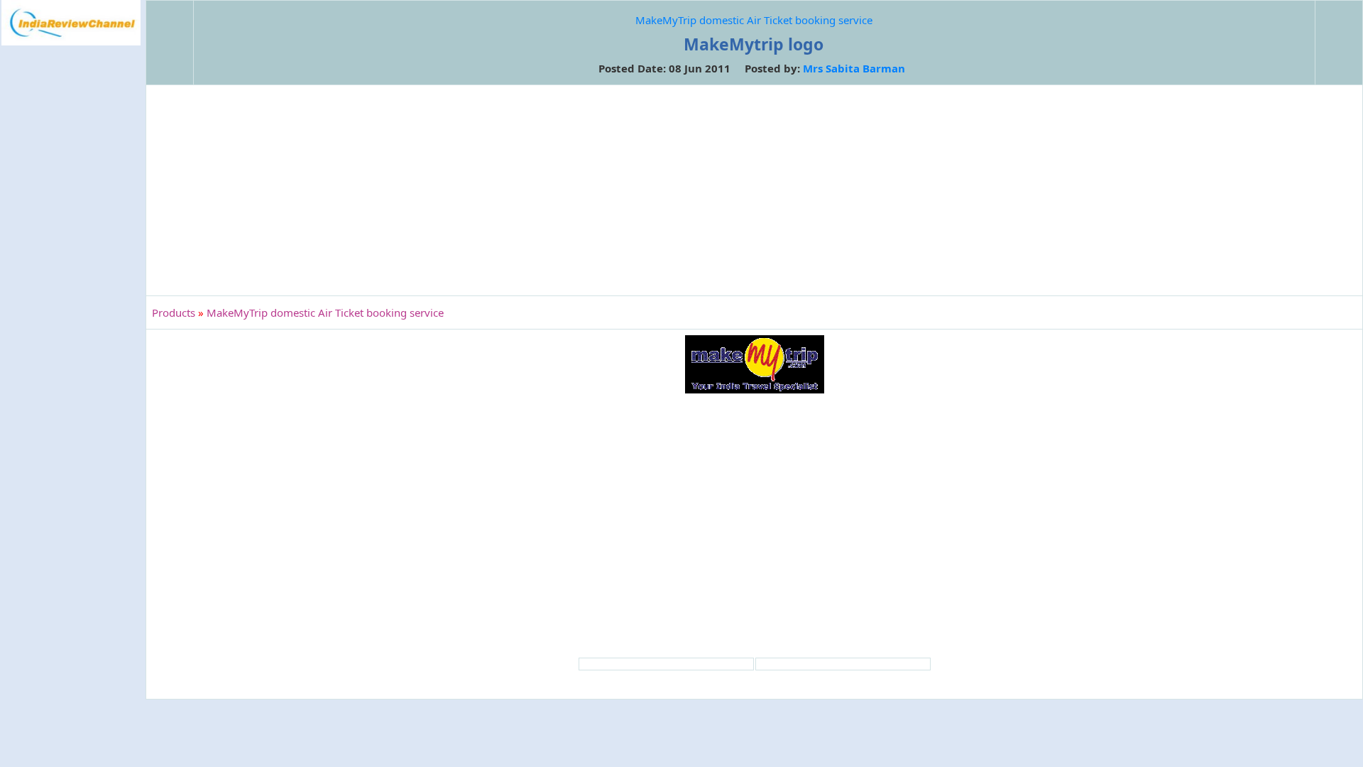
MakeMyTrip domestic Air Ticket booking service (753, 20)
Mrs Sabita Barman (854, 68)
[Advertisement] (71, 280)
